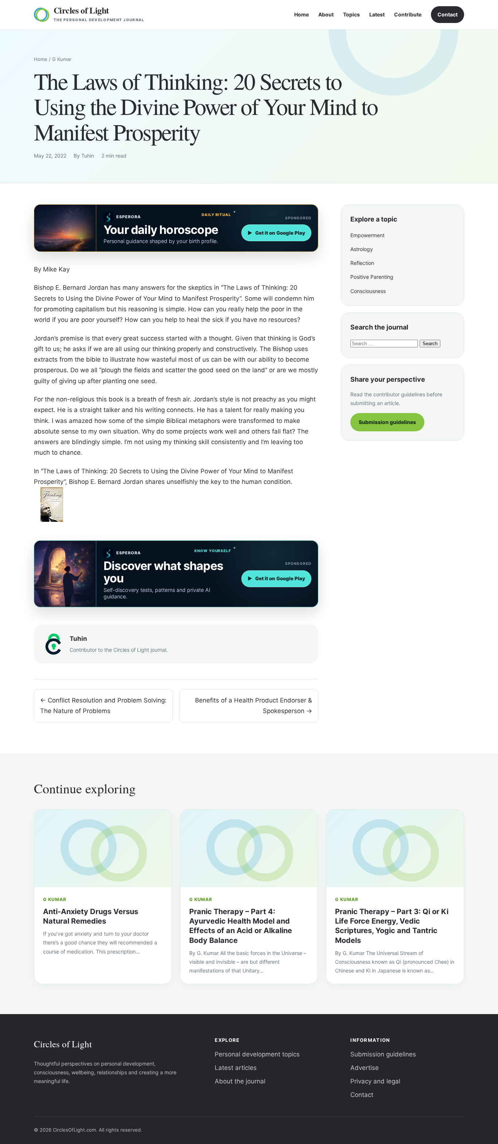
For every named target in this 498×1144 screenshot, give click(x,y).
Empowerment (367, 235)
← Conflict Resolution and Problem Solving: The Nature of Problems (103, 705)
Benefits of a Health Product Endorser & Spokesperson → (253, 705)
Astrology (361, 249)
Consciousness (368, 291)
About (326, 14)
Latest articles (236, 1067)
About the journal (240, 1081)
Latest (377, 14)
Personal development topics (257, 1054)
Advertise (364, 1067)
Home (301, 14)
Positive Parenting (371, 277)
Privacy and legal (375, 1081)
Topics (351, 14)
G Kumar (61, 59)
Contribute (407, 14)
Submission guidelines (387, 422)
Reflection (362, 263)
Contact (447, 14)
